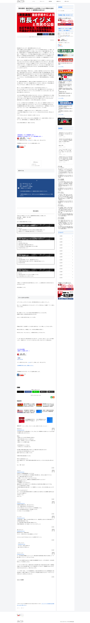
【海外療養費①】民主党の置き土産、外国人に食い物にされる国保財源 (65, 106)
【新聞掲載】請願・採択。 (62, 91)
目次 (34, 162)
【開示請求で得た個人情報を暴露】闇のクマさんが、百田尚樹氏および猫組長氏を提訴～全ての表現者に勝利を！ (65, 140)
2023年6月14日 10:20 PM (21, 518)
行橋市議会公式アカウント (44, 194)
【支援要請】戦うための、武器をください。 (25, 365)
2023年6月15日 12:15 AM (21, 531)
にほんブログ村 (20, 359)
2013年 (61, 274)
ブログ (19, 387)
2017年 (61, 262)
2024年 (61, 241)
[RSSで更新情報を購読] (53, 397)
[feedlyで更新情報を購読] (51, 397)
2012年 (61, 277)
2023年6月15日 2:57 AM (21, 544)
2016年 (61, 265)
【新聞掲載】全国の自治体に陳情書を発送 (65, 84)
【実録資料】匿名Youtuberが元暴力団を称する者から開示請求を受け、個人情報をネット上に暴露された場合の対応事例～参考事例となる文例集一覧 (66, 158)
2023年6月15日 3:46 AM (20, 554)
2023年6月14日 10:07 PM (21, 503)
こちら (29, 140)
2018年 (61, 259)
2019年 (61, 256)
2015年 (61, 268)
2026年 (61, 236)
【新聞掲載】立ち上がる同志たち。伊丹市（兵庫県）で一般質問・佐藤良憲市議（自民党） (65, 89)
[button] (35, 37)
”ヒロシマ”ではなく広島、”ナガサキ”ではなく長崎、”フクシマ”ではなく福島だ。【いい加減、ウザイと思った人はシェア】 (65, 151)
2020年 (61, 253)
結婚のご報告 (61, 145)
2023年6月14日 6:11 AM (20, 430)
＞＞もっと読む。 (61, 66)
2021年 (61, 250)
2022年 (61, 247)
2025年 (61, 239)
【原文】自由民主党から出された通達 (64, 95)
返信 (53, 467)
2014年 (61, 271)
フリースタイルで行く (36, 165)
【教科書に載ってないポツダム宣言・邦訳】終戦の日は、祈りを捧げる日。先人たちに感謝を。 (65, 134)
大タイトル (34, 164)
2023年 (61, 244)
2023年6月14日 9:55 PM (20, 472)
